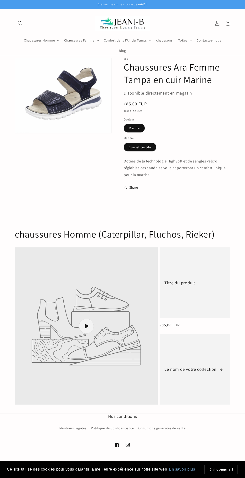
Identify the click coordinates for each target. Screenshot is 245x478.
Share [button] (133, 187)
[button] (20, 23)
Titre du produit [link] (179, 283)
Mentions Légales (72, 428)
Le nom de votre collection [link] (190, 369)
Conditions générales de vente (161, 428)
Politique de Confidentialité (112, 428)
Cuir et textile (140, 147)
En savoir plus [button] (182, 469)
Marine (134, 128)
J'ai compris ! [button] (221, 469)
